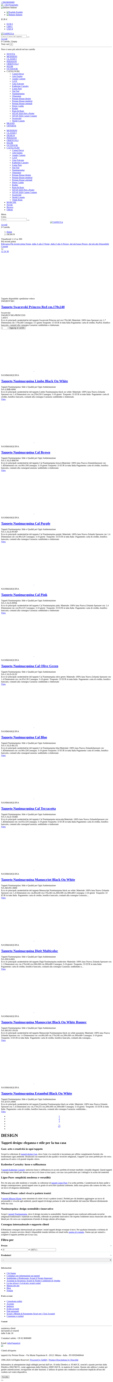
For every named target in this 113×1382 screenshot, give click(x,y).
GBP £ (10, 26)
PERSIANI (12, 138)
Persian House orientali (22, 103)
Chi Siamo (11, 1273)
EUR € (10, 24)
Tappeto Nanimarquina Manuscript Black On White (38, 879)
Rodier (15, 108)
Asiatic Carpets (18, 79)
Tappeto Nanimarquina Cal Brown (25, 452)
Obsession (16, 96)
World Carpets (18, 121)
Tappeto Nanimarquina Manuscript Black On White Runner (44, 1022)
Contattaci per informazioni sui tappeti (23, 1276)
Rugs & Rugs (18, 111)
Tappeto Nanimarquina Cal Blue (24, 737)
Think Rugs (17, 200)
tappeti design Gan (29, 1154)
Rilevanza (5, 244)
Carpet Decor (18, 74)
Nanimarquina (18, 93)
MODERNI (12, 130)
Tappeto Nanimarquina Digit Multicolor (29, 951)
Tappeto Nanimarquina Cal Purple (25, 523)
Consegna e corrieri (15, 1316)
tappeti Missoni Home (11, 1198)
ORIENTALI (12, 140)
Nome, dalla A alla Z (35, 244)
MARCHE (11, 202)
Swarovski (16, 118)
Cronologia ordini (14, 1301)
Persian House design (21, 98)
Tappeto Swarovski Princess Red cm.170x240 (33, 307)
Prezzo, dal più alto (90, 244)
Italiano (18, 14)
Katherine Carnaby (20, 86)
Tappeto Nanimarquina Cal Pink (24, 594)
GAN (14, 81)
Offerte (10, 210)
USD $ (10, 29)
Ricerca (10, 207)
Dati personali (13, 1311)
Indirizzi (10, 1306)
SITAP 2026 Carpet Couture (24, 116)
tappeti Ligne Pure (59, 1183)
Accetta (5, 1377)
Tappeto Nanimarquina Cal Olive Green (29, 666)
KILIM (10, 143)
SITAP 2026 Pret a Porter (23, 113)
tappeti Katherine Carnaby (13, 1170)
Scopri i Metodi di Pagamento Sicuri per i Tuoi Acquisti (31, 1314)
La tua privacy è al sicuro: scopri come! (24, 1283)
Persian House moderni (22, 101)
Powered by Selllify (38, 1360)
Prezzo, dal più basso (72, 244)
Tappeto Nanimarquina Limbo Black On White (34, 381)
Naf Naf (15, 91)
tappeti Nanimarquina (17, 1214)
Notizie (10, 1290)
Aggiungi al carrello (17, 328)
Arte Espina (17, 76)
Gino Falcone (18, 84)
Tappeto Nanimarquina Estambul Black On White (36, 1093)
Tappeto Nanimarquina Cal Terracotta (28, 808)
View (3, 399)
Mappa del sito (13, 1285)
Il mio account (13, 1309)
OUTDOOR (12, 145)
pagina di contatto (76, 1232)
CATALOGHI (13, 148)
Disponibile (104, 244)
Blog (9, 1288)
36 (8, 251)
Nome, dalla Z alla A (53, 244)
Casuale (4, 246)
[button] (13, 71)
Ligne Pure (17, 88)
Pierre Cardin (18, 106)
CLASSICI (12, 133)
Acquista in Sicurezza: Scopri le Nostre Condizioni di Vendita (33, 1281)
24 (5, 251)
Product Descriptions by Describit (63, 1360)
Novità (10, 205)
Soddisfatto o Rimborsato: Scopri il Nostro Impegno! (30, 1278)
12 (2, 251)
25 (59, 1126)
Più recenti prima (18, 244)
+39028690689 (7, 2)
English (19, 12)
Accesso (10, 1304)
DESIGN (11, 135)
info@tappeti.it (13, 1343)
